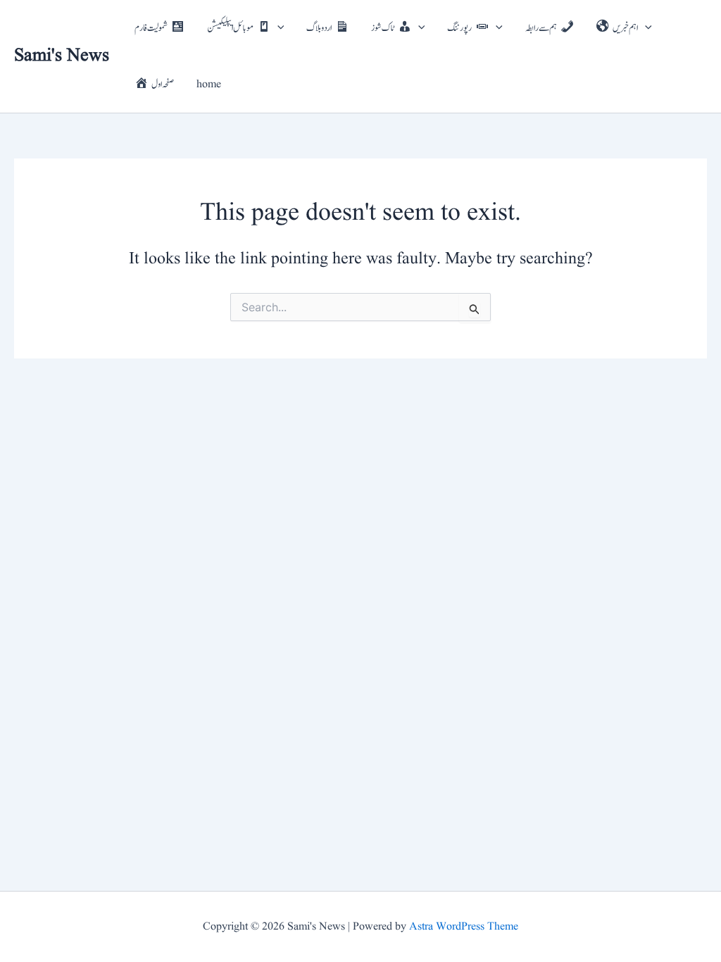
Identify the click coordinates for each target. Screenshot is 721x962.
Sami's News (61, 55)
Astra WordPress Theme (463, 927)
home (208, 84)
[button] (277, 28)
